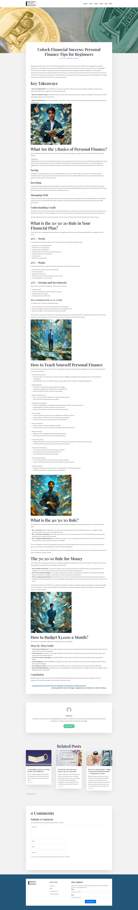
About (101, 3)
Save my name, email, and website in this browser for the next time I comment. (51, 857)
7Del (62, 58)
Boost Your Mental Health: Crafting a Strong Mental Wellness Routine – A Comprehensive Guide (99, 771)
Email (72, 895)
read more (30, 782)
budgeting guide (70, 550)
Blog (106, 3)
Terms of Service (54, 894)
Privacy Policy (53, 891)
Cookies (85, 3)
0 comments (76, 58)
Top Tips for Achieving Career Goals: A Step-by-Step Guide (67, 770)
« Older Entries (31, 794)
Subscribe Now (90, 901)
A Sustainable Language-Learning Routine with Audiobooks (38, 770)
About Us (52, 886)
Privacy (96, 3)
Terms (90, 3)
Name (72, 889)
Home (110, 3)
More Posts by (69, 726)
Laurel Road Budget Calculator (62, 666)
